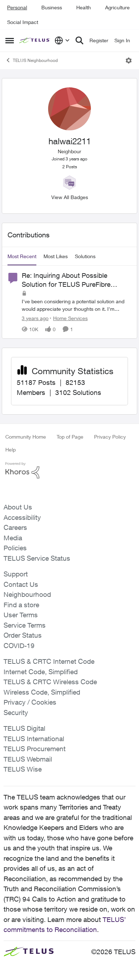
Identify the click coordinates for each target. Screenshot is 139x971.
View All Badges (69, 197)
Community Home (25, 437)
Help (10, 449)
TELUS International (34, 739)
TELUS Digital (24, 728)
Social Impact (22, 22)
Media (13, 538)
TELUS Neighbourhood (35, 60)
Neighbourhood (27, 594)
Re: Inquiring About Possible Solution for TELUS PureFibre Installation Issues (66, 280)
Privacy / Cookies (30, 702)
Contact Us (21, 584)
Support (16, 574)
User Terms (21, 615)
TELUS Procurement (35, 749)
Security (16, 712)
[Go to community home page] (35, 41)
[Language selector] (62, 40)
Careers (15, 527)
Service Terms (25, 625)
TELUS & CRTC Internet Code (49, 661)
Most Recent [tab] (21, 256)
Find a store (21, 605)
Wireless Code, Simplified (42, 692)
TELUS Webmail (28, 759)
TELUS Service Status (37, 558)
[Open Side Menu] (9, 40)
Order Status (23, 635)
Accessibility (22, 517)
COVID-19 (19, 645)
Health (83, 7)
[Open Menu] (129, 60)
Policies (15, 548)
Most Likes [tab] (55, 256)
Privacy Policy (110, 437)
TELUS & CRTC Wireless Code (50, 682)
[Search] (79, 40)
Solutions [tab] (85, 256)
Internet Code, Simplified (41, 672)
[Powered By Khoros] (69, 470)
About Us (18, 507)
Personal (17, 7)
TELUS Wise (23, 769)
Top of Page (70, 437)
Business (51, 7)
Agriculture (117, 7)
